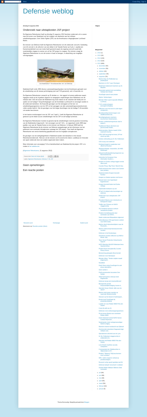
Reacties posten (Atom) (40, 226)
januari (101, 389)
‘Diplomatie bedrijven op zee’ (108, 189)
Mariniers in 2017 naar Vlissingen (109, 83)
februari (101, 386)
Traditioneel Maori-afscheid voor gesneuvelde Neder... (109, 126)
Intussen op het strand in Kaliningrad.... (111, 297)
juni (100, 375)
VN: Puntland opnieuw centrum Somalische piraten (108, 209)
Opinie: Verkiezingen (105, 97)
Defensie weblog (48, 11)
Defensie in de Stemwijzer (107, 256)
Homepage (56, 223)
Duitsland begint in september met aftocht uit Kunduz (109, 145)
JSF (52, 159)
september (102, 74)
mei (100, 378)
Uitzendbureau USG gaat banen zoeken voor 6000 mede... (111, 220)
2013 (99, 61)
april (100, 381)
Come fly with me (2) (105, 308)
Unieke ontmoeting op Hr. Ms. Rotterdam (111, 139)
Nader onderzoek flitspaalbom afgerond (111, 217)
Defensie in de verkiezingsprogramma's (111, 311)
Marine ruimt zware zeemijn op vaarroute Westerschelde (108, 293)
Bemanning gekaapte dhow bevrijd (110, 253)
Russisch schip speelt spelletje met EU (111, 362)
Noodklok (102, 263)
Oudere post (84, 223)
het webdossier (34, 146)
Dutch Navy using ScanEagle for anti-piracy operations (110, 266)
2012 (99, 63)
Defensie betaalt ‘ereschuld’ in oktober (111, 365)
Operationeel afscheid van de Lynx (109, 333)
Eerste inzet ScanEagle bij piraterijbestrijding (107, 300)
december (102, 66)
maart (101, 383)
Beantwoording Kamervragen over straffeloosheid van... (109, 113)
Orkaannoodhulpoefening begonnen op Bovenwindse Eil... (111, 153)
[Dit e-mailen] (49, 156)
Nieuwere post (28, 223)
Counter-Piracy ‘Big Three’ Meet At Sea (111, 166)
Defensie (44, 159)
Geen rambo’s (103, 270)
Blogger (86, 402)
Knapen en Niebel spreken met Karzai (111, 177)
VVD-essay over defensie (107, 141)
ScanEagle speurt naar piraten (108, 94)
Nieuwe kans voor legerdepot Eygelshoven (108, 180)
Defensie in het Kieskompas (107, 233)
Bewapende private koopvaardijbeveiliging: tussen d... (110, 284)
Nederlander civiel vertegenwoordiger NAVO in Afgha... (110, 323)
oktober (101, 71)
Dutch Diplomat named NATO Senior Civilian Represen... (110, 318)
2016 (99, 53)
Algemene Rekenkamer (31, 150)
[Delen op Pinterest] (58, 156)
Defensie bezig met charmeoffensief (110, 281)
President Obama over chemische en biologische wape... (110, 200)
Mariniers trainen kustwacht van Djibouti (111, 326)
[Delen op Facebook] (55, 156)
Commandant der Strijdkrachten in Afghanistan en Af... (109, 350)
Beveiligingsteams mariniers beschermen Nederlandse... (108, 118)
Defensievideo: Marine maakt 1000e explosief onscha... (110, 131)
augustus (102, 76)
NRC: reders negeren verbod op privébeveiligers (109, 358)
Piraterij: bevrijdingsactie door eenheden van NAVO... (108, 213)
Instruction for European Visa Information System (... (108, 158)
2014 (99, 58)
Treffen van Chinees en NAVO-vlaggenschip (108, 205)
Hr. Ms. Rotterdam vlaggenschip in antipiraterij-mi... (109, 337)
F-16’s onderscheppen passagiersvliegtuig (106, 105)
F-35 (48, 159)
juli (100, 372)
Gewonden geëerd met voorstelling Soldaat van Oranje (110, 91)
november (102, 68)
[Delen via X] (53, 156)
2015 (99, 55)
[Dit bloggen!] (51, 156)
